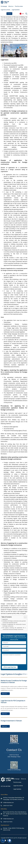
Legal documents (5, 9)
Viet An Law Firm (23, 14)
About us (10, 6)
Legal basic (5, 619)
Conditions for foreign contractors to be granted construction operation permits (14, 621)
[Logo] (5, 2)
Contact (9, 13)
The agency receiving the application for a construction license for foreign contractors (14, 628)
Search (26, 14)
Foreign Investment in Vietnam (11, 721)
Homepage (4, 6)
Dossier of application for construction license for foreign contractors (14, 625)
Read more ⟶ (5, 693)
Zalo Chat (9, 841)
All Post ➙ (24, 674)
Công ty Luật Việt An (20, 14)
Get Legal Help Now (10, 667)
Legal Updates (16, 9)
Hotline (3, 841)
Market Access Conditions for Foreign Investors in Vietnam (14, 681)
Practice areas (19, 6)
